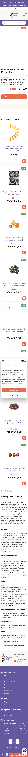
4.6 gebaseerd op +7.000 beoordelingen (14, 8)
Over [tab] (23, 364)
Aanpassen (13, 395)
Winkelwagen (8, 690)
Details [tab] (14, 364)
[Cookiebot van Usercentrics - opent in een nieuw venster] (20, 361)
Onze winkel (7, 705)
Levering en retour (9, 685)
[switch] (24, 755)
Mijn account (8, 676)
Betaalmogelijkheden (10, 682)
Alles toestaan (14, 390)
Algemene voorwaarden (11, 679)
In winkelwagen (16, 97)
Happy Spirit (18, 747)
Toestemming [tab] (5, 364)
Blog (5, 702)
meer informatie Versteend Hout (10, 641)
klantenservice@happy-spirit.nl (22, 661)
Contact (6, 693)
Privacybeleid (8, 688)
